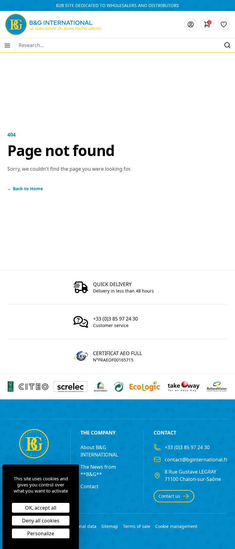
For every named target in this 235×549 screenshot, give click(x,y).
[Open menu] (7, 45)
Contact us (169, 496)
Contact (89, 486)
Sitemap (109, 526)
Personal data (82, 526)
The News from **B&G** (98, 471)
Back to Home (25, 188)
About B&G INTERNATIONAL (99, 451)
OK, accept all (40, 507)
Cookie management (176, 526)
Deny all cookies (40, 520)
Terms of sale (136, 526)
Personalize (40, 533)
